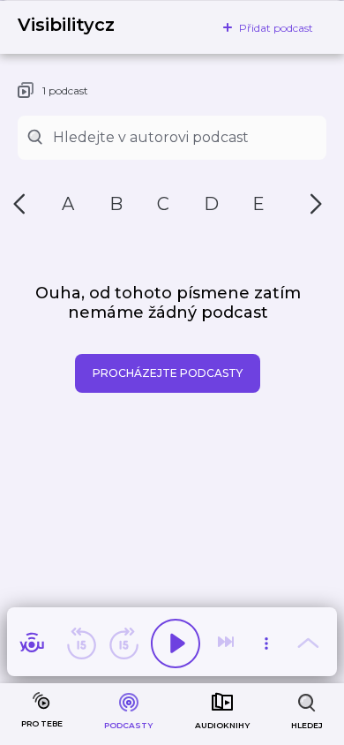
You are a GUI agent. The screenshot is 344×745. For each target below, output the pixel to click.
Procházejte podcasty (168, 373)
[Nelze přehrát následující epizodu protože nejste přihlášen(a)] (227, 643)
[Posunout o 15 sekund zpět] (81, 643)
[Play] (175, 643)
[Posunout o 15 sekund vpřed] (123, 643)
